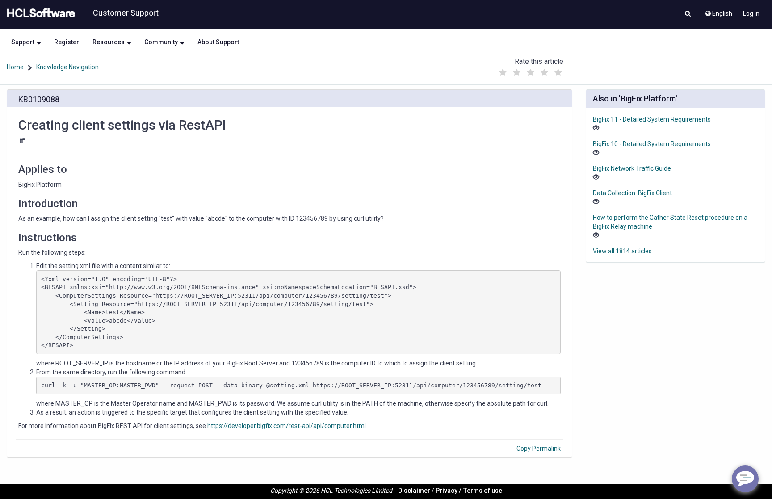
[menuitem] (718, 11)
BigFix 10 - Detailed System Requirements (652, 143)
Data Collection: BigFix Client (632, 193)
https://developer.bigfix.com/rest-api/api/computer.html (286, 425)
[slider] (530, 70)
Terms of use (482, 490)
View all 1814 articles (622, 251)
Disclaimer (414, 490)
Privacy (446, 490)
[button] (687, 14)
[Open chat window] (745, 478)
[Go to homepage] (39, 13)
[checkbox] (502, 72)
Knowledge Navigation (67, 67)
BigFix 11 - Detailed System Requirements (652, 119)
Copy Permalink (538, 448)
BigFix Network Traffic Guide (632, 168)
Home (15, 67)
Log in (751, 13)
